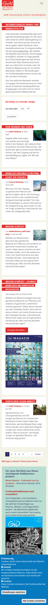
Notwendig (8, 558)
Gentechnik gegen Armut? (20, 401)
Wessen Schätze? (15, 226)
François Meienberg (16, 182)
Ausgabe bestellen (15, 330)
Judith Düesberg (15, 131)
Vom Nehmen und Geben (19, 126)
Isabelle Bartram (15, 231)
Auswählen (11, 116)
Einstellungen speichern (13, 592)
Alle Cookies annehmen (34, 601)
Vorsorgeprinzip (20, 51)
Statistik (7, 567)
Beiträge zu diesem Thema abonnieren (20, 461)
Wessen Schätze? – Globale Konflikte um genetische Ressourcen (21, 285)
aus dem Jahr (12, 108)
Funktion (7, 581)
